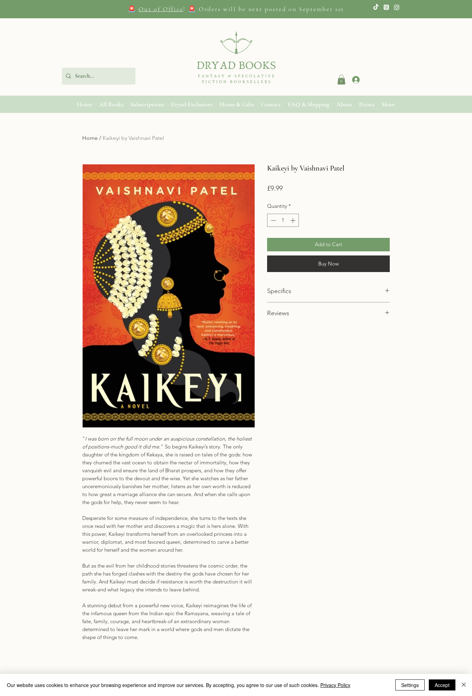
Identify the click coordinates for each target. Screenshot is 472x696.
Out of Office (161, 9)
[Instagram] (396, 7)
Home (90, 138)
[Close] (464, 684)
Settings (410, 685)
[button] (341, 80)
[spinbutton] (283, 220)
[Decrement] (272, 220)
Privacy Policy (335, 685)
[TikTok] (375, 7)
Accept (442, 685)
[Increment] (293, 220)
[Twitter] (386, 7)
